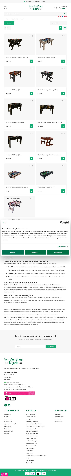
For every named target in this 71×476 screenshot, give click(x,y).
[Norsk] (66, 16)
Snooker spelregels (31, 446)
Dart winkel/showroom (32, 436)
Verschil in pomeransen (32, 422)
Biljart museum (30, 460)
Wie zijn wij (29, 419)
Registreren (58, 414)
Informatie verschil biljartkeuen (34, 424)
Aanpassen (34, 252)
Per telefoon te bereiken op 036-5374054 (15, 385)
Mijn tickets (58, 419)
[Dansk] (64, 16)
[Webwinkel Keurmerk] (19, 393)
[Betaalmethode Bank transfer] (43, 473)
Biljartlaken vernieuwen (32, 431)
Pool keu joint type (31, 439)
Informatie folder (30, 414)
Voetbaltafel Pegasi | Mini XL (46, 187)
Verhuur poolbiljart (31, 429)
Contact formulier (30, 417)
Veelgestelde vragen (31, 441)
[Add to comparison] (30, 36)
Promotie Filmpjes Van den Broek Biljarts (36, 456)
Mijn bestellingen (59, 417)
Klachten (6, 434)
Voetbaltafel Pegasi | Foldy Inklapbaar (49, 90)
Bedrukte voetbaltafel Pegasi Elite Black (50, 122)
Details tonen (62, 246)
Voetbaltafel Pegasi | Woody (46, 58)
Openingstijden (8, 422)
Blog (27, 458)
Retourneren (7, 414)
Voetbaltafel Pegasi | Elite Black (15, 122)
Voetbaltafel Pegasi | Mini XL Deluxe (17, 187)
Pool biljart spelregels (31, 443)
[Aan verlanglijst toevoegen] (32, 36)
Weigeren (13, 252)
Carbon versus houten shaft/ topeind (35, 426)
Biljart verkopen (30, 448)
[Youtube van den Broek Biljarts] (9, 405)
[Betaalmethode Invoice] (38, 473)
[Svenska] (62, 16)
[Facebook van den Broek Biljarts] (5, 405)
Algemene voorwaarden (10, 424)
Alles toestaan (58, 252)
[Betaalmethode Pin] (32, 473)
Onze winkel (29, 451)
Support (6, 417)
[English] (60, 16)
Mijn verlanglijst (59, 422)
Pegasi (21, 19)
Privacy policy (8, 426)
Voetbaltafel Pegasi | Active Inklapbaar (49, 155)
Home (7, 19)
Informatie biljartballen (32, 434)
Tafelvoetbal (15, 19)
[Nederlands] (58, 16)
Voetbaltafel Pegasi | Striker (14, 90)
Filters (10, 23)
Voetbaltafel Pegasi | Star (13, 155)
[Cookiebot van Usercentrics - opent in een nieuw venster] (61, 222)
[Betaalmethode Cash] (27, 473)
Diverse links (29, 463)
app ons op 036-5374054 (12, 382)
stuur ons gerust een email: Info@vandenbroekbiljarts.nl (18, 387)
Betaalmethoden (8, 431)
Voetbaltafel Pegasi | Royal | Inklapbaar (18, 58)
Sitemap (6, 429)
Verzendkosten (8, 419)
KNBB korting (29, 453)
